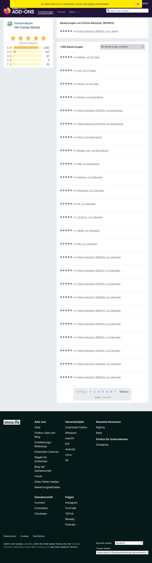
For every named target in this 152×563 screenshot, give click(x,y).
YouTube (70, 508)
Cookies (24, 536)
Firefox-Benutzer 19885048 (91, 364)
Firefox (90, 4)
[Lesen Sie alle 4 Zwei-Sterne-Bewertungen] (28, 60)
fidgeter (81, 57)
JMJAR (80, 230)
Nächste (124, 391)
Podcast (70, 524)
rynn (79, 70)
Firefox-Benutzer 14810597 (91, 284)
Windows (71, 432)
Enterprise (102, 444)
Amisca (80, 84)
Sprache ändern (104, 543)
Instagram (71, 502)
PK (78, 204)
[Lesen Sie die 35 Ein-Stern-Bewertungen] (28, 64)
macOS (69, 438)
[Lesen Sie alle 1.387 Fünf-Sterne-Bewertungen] (28, 47)
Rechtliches (39, 536)
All (66, 460)
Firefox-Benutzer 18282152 (90, 270)
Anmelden (143, 3)
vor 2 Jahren (112, 31)
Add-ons (40, 421)
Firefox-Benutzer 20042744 (91, 124)
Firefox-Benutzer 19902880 (91, 297)
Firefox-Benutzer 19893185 (91, 324)
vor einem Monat (94, 97)
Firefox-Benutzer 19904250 (91, 257)
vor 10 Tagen (93, 57)
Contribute (41, 508)
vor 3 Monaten (95, 217)
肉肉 (79, 164)
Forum (38, 476)
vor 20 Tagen (92, 84)
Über (37, 427)
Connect (39, 502)
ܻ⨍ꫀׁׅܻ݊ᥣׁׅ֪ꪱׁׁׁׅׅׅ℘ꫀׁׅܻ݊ (80, 137)
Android (70, 449)
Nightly (100, 427)
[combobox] (127, 11)
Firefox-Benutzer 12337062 (91, 110)
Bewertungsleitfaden (47, 487)
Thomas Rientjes (30, 27)
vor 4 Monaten (113, 257)
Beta (99, 432)
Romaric (81, 97)
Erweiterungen (45, 11)
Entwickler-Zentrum (46, 451)
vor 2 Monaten (95, 177)
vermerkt (28, 544)
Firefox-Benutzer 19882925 (91, 377)
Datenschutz (10, 536)
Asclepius (82, 177)
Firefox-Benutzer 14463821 (90, 350)
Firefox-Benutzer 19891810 (91, 337)
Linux (68, 454)
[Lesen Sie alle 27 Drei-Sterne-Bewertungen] (28, 56)
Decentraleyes (23, 23)
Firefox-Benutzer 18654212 (91, 31)
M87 (79, 244)
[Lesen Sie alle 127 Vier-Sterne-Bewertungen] (28, 52)
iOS (67, 443)
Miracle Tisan (83, 150)
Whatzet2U (82, 190)
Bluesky (70, 519)
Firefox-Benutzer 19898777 (91, 310)
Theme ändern (103, 548)
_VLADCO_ (82, 217)
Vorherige (81, 391)
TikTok (69, 513)
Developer (40, 513)
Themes (61, 11)
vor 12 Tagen (89, 70)
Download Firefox (76, 427)
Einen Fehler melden (46, 481)
